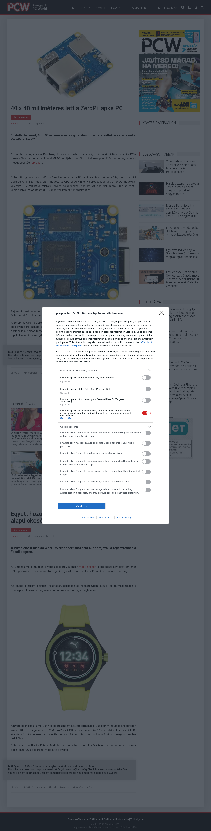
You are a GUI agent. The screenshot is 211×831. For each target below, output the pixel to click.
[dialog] (105, 415)
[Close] (162, 314)
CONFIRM (82, 506)
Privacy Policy (124, 517)
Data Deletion (87, 517)
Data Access (105, 517)
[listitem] (105, 370)
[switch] (146, 377)
